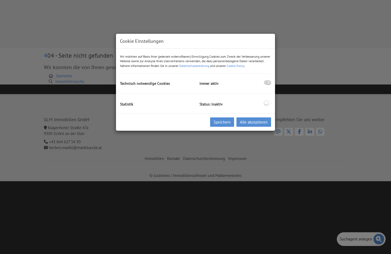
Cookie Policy (235, 66)
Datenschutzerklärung (194, 66)
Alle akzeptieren (254, 122)
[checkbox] (267, 82)
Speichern (222, 122)
